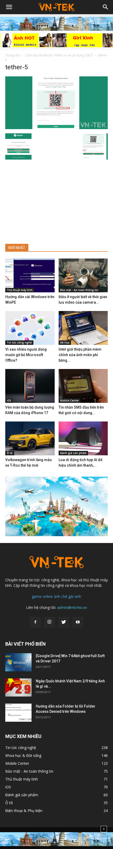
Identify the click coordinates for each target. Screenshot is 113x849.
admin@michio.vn (72, 607)
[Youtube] (78, 622)
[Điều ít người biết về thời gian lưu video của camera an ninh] (83, 275)
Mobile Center (69, 400)
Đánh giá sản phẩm (73, 453)
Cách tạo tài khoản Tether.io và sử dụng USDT (59, 55)
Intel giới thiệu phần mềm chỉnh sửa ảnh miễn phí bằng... (80, 354)
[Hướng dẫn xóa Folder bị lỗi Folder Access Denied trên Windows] (18, 713)
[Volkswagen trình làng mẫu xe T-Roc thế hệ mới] (30, 438)
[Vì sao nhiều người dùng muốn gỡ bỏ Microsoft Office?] (30, 328)
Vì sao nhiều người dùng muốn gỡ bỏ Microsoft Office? (26, 354)
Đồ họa (64, 342)
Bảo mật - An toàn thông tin (79, 290)
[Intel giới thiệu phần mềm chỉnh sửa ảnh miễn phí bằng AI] (83, 328)
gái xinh (74, 596)
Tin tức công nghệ (19, 342)
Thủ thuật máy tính (20, 290)
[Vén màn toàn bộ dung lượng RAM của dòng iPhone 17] (30, 386)
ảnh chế (60, 596)
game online (42, 596)
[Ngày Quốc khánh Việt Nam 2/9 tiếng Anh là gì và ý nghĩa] (18, 687)
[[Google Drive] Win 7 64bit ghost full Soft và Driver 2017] (18, 662)
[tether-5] (56, 128)
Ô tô (10, 453)
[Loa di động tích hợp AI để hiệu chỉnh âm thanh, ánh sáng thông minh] (83, 438)
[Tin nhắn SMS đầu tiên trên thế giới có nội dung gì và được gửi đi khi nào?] (83, 386)
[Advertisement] (56, 199)
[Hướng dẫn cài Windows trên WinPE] (30, 275)
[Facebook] (35, 622)
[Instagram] (49, 622)
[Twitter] (63, 622)
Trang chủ (12, 55)
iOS (9, 400)
